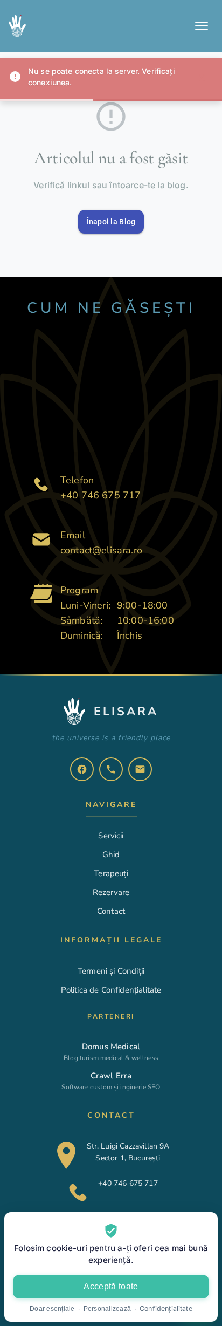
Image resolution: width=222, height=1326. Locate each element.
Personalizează (107, 1309)
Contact (111, 911)
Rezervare (111, 892)
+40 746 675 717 (100, 495)
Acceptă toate (111, 1286)
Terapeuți (111, 873)
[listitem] (82, 769)
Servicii (110, 835)
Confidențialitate (166, 1309)
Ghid (111, 854)
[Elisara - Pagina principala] (20, 26)
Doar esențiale (52, 1309)
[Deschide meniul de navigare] (201, 26)
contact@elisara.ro (101, 550)
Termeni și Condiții (111, 971)
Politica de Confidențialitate (111, 990)
